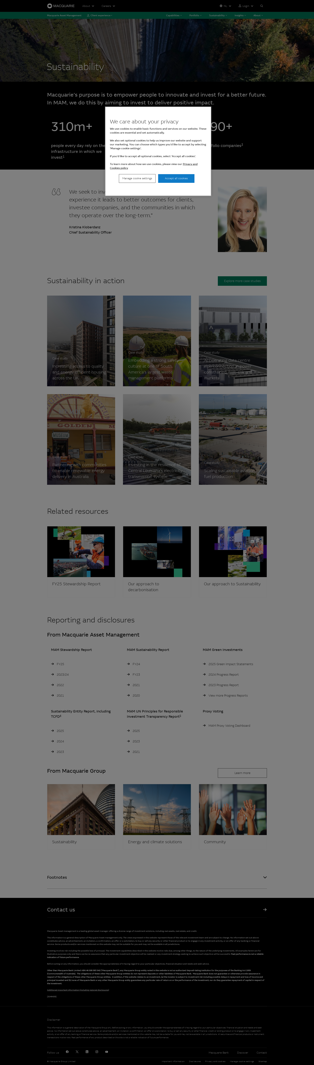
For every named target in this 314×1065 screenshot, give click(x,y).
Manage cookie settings (137, 178)
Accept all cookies (176, 178)
